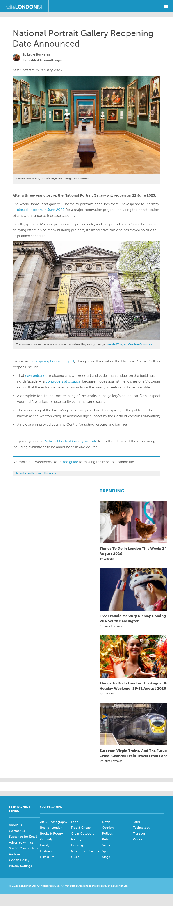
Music (75, 857)
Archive (14, 854)
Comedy (46, 839)
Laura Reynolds (38, 55)
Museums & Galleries (86, 851)
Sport (106, 851)
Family (44, 845)
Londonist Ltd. (119, 885)
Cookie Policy (19, 860)
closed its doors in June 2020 (41, 210)
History (76, 839)
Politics (107, 833)
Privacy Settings (20, 866)
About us (15, 825)
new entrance (36, 375)
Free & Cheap (81, 828)
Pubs (105, 839)
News (106, 822)
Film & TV (47, 857)
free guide (70, 462)
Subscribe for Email (23, 837)
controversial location (63, 381)
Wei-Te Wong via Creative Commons (129, 344)
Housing (77, 845)
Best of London (51, 828)
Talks (136, 822)
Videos (138, 839)
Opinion (108, 828)
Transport (139, 833)
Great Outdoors (82, 833)
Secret (107, 845)
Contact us (17, 831)
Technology (141, 828)
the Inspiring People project (51, 361)
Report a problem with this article (36, 473)
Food (74, 822)
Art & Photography (53, 822)
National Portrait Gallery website (71, 441)
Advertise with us (21, 842)
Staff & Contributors (23, 848)
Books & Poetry (51, 833)
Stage (106, 857)
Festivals (46, 851)
